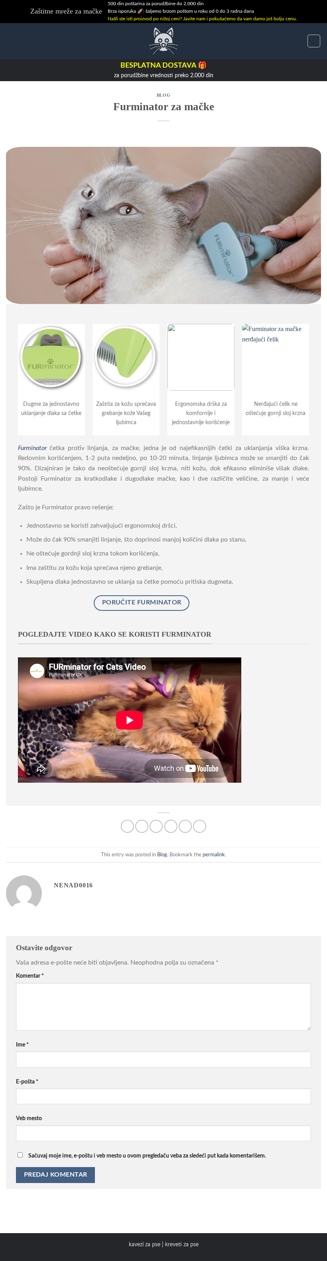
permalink (214, 854)
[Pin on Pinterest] (185, 826)
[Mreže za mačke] (163, 41)
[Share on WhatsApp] (127, 826)
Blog (163, 95)
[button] (11, 41)
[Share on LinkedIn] (199, 826)
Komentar (30, 976)
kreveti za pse (182, 1244)
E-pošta (27, 1082)
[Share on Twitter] (156, 826)
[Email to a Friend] (170, 826)
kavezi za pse (144, 1244)
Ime (22, 1045)
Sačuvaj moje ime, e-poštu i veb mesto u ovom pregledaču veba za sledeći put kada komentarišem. (147, 1156)
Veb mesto (29, 1118)
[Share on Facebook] (141, 826)
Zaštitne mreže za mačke (66, 11)
